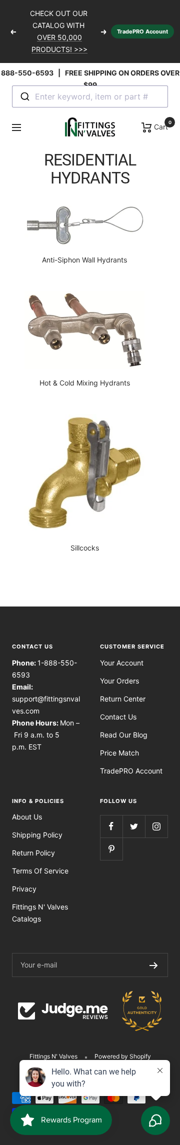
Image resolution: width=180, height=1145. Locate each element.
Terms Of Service (40, 870)
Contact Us (118, 716)
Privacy (24, 888)
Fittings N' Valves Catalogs (40, 912)
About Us (27, 816)
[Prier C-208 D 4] (84, 330)
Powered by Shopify (122, 1056)
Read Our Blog (124, 734)
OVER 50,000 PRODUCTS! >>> (60, 43)
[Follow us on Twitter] (133, 826)
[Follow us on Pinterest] (111, 849)
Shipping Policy (37, 834)
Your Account (122, 662)
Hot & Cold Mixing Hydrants (85, 382)
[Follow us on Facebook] (111, 826)
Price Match (119, 752)
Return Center (123, 698)
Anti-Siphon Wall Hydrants (84, 260)
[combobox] (90, 97)
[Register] (154, 965)
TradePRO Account (142, 31)
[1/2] (84, 474)
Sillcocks (84, 548)
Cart (160, 126)
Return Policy (33, 852)
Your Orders (119, 680)
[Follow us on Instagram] (156, 826)
